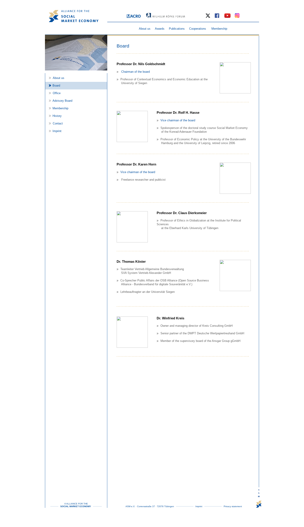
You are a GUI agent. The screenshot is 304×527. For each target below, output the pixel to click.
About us (144, 28)
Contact (57, 123)
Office (56, 93)
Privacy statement (233, 506)
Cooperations (197, 28)
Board (56, 85)
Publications (177, 28)
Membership (219, 28)
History (57, 116)
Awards (159, 28)
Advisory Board (62, 100)
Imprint (57, 131)
